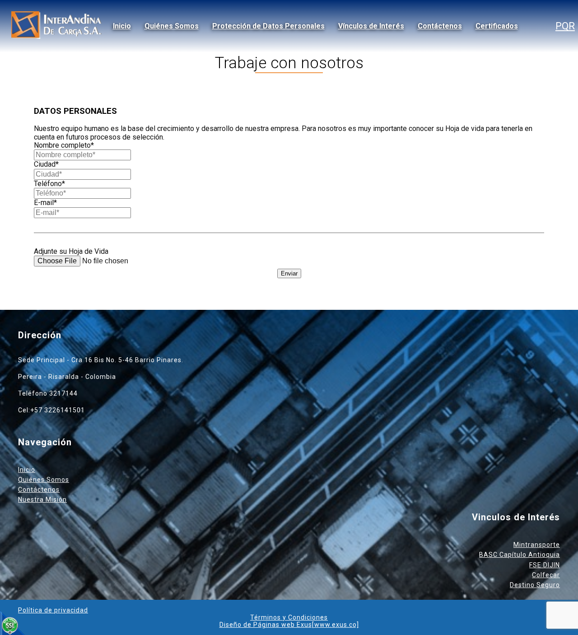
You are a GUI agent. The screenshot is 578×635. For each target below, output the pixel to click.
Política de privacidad (53, 610)
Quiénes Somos (171, 26)
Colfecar (546, 575)
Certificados (496, 26)
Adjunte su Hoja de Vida (71, 251)
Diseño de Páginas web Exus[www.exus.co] (289, 624)
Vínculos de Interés (371, 26)
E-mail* (45, 202)
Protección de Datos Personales (268, 26)
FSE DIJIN (544, 565)
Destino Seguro (535, 584)
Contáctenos (440, 26)
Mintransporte (536, 544)
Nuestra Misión (42, 499)
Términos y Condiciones (289, 617)
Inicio (122, 26)
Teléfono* (49, 183)
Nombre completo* (64, 145)
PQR (565, 26)
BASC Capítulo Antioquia (519, 554)
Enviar (289, 273)
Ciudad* (46, 164)
